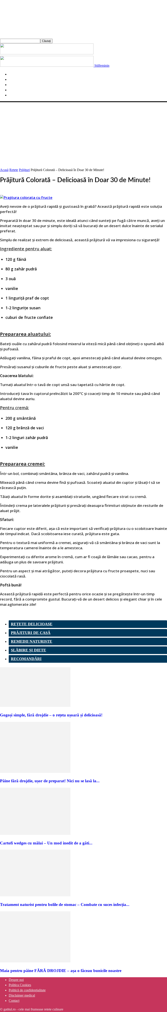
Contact (14, 1000)
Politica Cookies (20, 985)
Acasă (4, 170)
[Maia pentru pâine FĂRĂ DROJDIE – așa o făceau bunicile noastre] (35, 961)
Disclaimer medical (22, 995)
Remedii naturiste (31, 641)
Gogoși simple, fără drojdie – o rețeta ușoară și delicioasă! (51, 715)
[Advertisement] (83, 134)
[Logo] (47, 53)
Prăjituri (24, 170)
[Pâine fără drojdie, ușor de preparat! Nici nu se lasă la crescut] (35, 772)
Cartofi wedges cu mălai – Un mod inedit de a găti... (46, 843)
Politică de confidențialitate (27, 990)
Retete (13, 170)
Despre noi (16, 980)
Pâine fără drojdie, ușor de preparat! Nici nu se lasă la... (50, 781)
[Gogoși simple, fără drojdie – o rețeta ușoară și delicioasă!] (35, 705)
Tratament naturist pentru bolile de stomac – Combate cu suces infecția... (64, 904)
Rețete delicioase (31, 624)
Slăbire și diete (28, 650)
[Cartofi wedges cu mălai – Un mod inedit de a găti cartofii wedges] (35, 834)
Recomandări (26, 659)
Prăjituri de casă (30, 633)
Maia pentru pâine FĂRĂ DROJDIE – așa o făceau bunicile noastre (60, 970)
